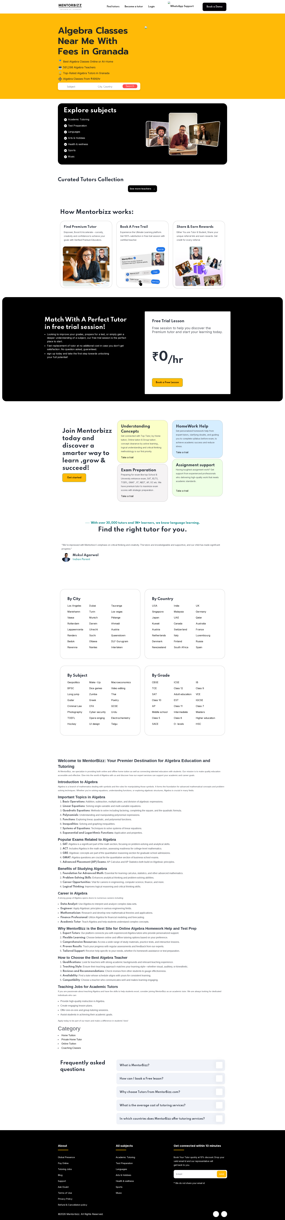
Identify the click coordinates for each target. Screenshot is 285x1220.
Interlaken (117, 647)
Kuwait (155, 623)
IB (197, 682)
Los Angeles (74, 605)
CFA (91, 706)
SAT (154, 694)
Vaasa (70, 617)
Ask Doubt (63, 1187)
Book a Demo (215, 6)
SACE (155, 723)
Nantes (93, 647)
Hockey (71, 723)
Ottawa (93, 641)
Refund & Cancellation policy (72, 1204)
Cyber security (97, 712)
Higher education (205, 717)
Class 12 (178, 688)
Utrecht (93, 629)
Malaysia (179, 611)
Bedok (71, 641)
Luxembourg (203, 635)
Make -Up (95, 682)
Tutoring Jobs (65, 1169)
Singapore (158, 611)
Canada (178, 623)
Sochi (92, 635)
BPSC (70, 688)
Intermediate (181, 712)
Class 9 (200, 688)
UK (197, 605)
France (200, 629)
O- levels (179, 723)
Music (71, 156)
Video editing (118, 688)
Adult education (182, 694)
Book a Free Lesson (167, 382)
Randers (72, 635)
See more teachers (142, 188)
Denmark (157, 641)
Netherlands (159, 635)
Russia (199, 641)
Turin (92, 611)
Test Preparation (77, 125)
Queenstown (118, 635)
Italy (176, 635)
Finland (178, 641)
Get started (74, 477)
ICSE (176, 682)
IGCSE (199, 700)
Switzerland (180, 629)
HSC (198, 723)
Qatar (199, 617)
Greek (92, 700)
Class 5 (156, 717)
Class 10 (156, 700)
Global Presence (66, 1157)
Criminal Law (74, 706)
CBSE (155, 682)
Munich (93, 617)
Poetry (115, 700)
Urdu (114, 712)
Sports (71, 150)
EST (176, 700)
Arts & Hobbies (76, 137)
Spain (199, 647)
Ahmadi (115, 623)
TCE (154, 688)
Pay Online (63, 1163)
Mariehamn (73, 611)
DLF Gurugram (119, 641)
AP (153, 706)
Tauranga (116, 605)
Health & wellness (77, 144)
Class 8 (178, 717)
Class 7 (200, 706)
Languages (73, 131)
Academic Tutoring (78, 119)
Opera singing (97, 717)
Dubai (92, 605)
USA (154, 605)
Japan (155, 617)
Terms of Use (65, 1192)
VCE (198, 694)
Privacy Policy (65, 1198)
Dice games (95, 688)
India (176, 605)
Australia (201, 623)
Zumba (93, 694)
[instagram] (224, 1214)
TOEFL (71, 717)
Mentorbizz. (73, 1214)
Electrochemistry (120, 717)
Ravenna (72, 647)
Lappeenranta (75, 629)
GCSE (114, 706)
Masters (200, 712)
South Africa (181, 647)
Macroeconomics (121, 682)
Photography (74, 712)
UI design (94, 723)
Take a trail (127, 457)
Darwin (93, 623)
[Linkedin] (216, 1214)
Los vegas (116, 611)
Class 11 (178, 706)
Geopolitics (73, 682)
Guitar (70, 700)
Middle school (160, 712)
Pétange (115, 617)
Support (62, 1181)
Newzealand (159, 647)
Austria (115, 629)
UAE (176, 617)
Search (130, 86)
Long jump (73, 694)
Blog (60, 1175)
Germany (201, 611)
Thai (113, 694)
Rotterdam (73, 623)
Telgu (114, 723)
